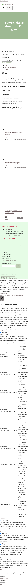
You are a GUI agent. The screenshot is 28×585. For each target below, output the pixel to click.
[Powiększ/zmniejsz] (0, 582)
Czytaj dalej (17, 235)
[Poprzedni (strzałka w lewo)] (0, 584)
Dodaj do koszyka (7, 62)
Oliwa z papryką (9, 229)
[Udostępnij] (3, 582)
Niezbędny (4, 332)
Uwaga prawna (5, 277)
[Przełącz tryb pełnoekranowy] (1, 582)
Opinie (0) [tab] (7, 69)
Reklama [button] (2, 556)
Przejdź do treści (4, 1)
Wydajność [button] (3, 531)
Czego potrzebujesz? (7, 263)
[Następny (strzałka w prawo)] (1, 584)
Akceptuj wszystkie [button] (18, 295)
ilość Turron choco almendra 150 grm (11, 60)
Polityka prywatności (8, 276)
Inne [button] (1, 569)
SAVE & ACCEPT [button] (4, 578)
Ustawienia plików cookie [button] (6, 295)
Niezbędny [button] (2, 330)
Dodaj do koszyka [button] (21, 139)
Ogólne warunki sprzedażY (9, 278)
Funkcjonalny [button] (3, 518)
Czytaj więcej (3, 293)
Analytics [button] (2, 543)
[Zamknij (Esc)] (4, 582)
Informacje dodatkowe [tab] (10, 67)
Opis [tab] (6, 65)
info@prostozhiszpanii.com (9, 260)
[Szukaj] (18, 266)
